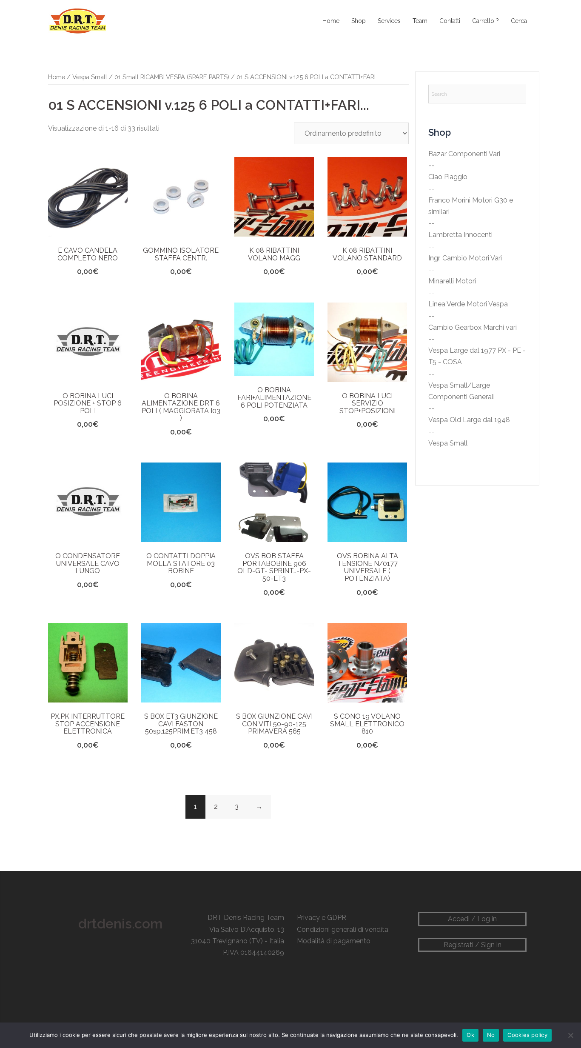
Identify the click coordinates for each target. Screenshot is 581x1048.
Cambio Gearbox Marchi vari (472, 327)
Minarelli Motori (452, 281)
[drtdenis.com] (77, 21)
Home (330, 20)
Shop (358, 20)
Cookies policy (527, 1034)
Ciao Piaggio (447, 177)
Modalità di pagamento (333, 941)
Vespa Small (89, 76)
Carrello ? (485, 20)
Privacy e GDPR (321, 918)
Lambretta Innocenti (460, 235)
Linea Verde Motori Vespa (468, 304)
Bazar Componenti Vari (464, 154)
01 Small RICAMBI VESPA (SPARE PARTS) (171, 76)
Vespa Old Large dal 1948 (469, 420)
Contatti (449, 20)
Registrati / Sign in (472, 945)
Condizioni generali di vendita (342, 929)
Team (420, 20)
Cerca (519, 20)
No (491, 1034)
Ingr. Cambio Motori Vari (465, 258)
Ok (470, 1034)
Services (389, 20)
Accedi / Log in (472, 919)
